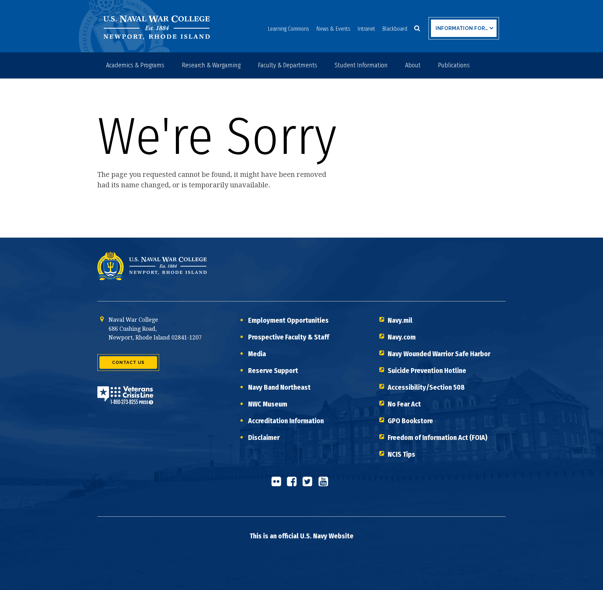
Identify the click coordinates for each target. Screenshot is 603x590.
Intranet (366, 28)
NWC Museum (267, 404)
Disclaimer (264, 437)
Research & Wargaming (211, 65)
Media (257, 354)
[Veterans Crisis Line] (125, 399)
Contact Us (128, 362)
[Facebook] (294, 484)
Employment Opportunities (288, 320)
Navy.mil (400, 320)
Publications (454, 65)
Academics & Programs (135, 65)
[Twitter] (310, 484)
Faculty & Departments (287, 65)
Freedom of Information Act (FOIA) (437, 437)
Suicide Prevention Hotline (427, 370)
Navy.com (402, 337)
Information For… (462, 28)
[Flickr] (278, 484)
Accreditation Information (286, 421)
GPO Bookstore (410, 421)
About (412, 65)
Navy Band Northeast (279, 387)
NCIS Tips (401, 454)
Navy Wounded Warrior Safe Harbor (439, 354)
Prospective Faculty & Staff (288, 337)
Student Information (361, 65)
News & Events (333, 28)
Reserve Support (273, 370)
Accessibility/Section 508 (426, 387)
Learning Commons (288, 28)
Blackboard (394, 28)
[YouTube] (325, 484)
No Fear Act (404, 404)
